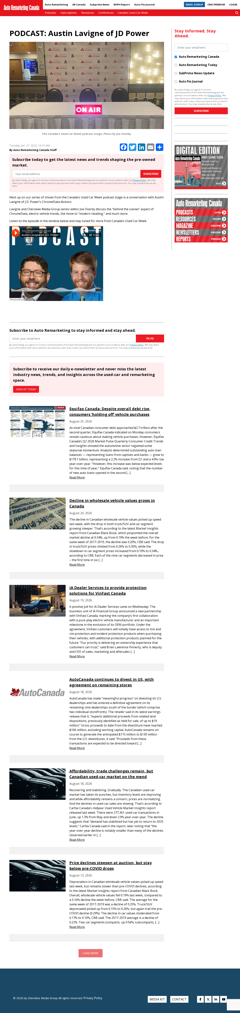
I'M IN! (150, 338)
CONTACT (179, 999)
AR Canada (79, 4)
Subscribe (150, 173)
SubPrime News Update (196, 73)
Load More (90, 953)
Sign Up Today (26, 389)
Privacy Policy (139, 180)
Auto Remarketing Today (198, 65)
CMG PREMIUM (216, 4)
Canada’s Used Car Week (133, 12)
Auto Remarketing (56, 4)
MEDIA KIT (157, 999)
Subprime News (99, 4)
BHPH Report (122, 4)
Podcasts (50, 12)
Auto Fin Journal (144, 4)
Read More (77, 477)
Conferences (106, 12)
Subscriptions (69, 12)
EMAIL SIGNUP (194, 4)
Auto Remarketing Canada (199, 57)
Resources (87, 12)
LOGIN (233, 4)
